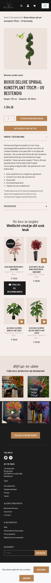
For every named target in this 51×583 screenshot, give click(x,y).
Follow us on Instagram (25, 435)
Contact (7, 515)
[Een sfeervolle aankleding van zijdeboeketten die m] (12, 387)
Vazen (6, 496)
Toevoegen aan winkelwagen (31, 118)
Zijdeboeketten (10, 489)
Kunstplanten (16, 17)
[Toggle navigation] (45, 5)
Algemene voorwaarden (13, 537)
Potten (7, 493)
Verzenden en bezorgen (13, 531)
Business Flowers (11, 508)
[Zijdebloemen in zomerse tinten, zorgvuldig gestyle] (38, 387)
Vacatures (8, 512)
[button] (25, 137)
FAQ (5, 527)
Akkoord (26, 578)
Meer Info (41, 569)
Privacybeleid (9, 534)
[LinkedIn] (6, 458)
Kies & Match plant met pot (25, 128)
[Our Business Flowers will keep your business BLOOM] (38, 412)
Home (6, 17)
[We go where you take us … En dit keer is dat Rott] (12, 412)
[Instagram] (11, 458)
